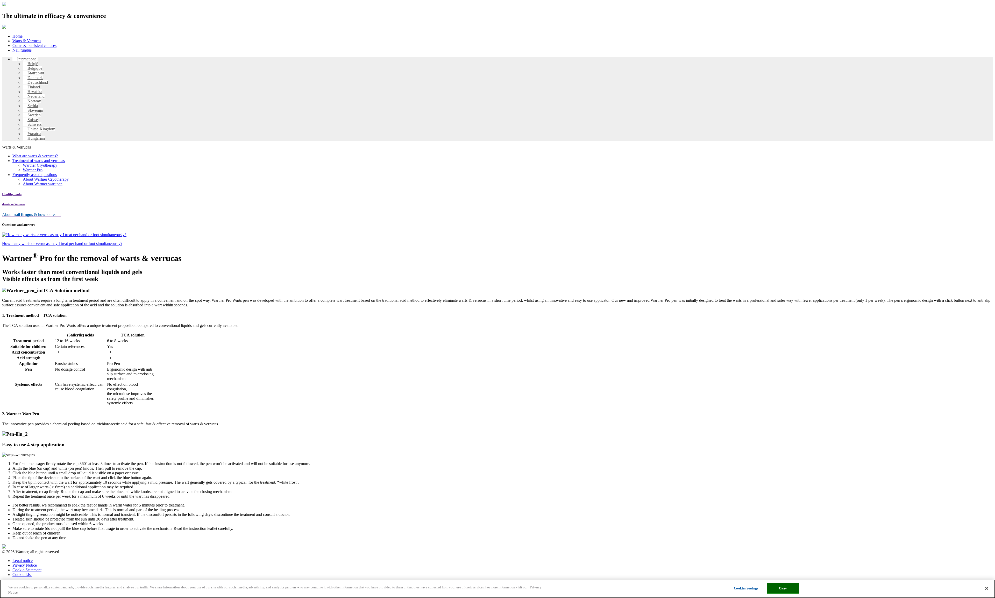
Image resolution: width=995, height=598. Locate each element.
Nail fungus (22, 50)
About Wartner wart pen (42, 184)
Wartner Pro (32, 170)
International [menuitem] (27, 59)
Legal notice (22, 560)
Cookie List (22, 574)
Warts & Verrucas (26, 41)
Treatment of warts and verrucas (38, 160)
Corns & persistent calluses (34, 45)
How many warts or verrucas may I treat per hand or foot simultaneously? (62, 243)
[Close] (986, 588)
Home (17, 36)
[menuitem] (25, 59)
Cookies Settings (746, 588)
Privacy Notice (24, 565)
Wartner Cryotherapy (40, 165)
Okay (783, 588)
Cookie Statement (26, 570)
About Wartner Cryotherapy (46, 179)
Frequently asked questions (34, 174)
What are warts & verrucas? (35, 156)
